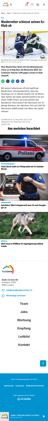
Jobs (24, 312)
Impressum (20, 386)
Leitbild (24, 336)
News (3, 13)
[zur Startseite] (5, 4)
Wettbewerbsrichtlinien (35, 386)
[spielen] (44, 416)
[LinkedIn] (22, 81)
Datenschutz (9, 386)
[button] (37, 4)
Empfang (24, 328)
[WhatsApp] (3, 81)
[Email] (13, 81)
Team (24, 304)
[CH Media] (24, 398)
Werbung (24, 320)
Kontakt (24, 345)
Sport (9, 13)
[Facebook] (17, 81)
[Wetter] (32, 4)
